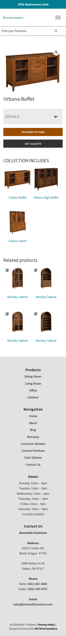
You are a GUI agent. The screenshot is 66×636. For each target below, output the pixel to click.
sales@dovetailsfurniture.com (33, 604)
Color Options (33, 457)
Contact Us (33, 465)
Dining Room (33, 376)
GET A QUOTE (33, 143)
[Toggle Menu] (58, 17)
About (33, 423)
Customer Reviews (33, 444)
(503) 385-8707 (38, 589)
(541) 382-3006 (37, 584)
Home (33, 416)
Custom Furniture (33, 451)
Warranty (33, 437)
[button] (56, 52)
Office (33, 390)
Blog (33, 430)
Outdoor (33, 397)
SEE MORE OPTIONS (33, 132)
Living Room (33, 383)
